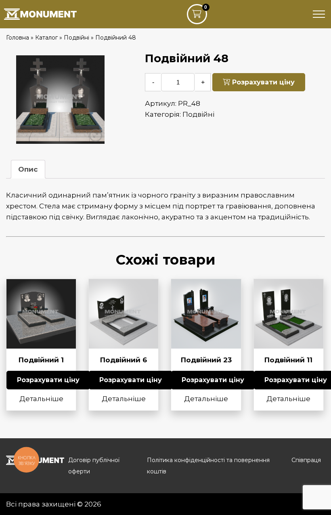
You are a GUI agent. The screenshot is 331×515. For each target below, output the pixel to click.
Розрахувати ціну (262, 82)
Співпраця (306, 460)
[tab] (28, 169)
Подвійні (198, 114)
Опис (28, 169)
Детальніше (41, 399)
